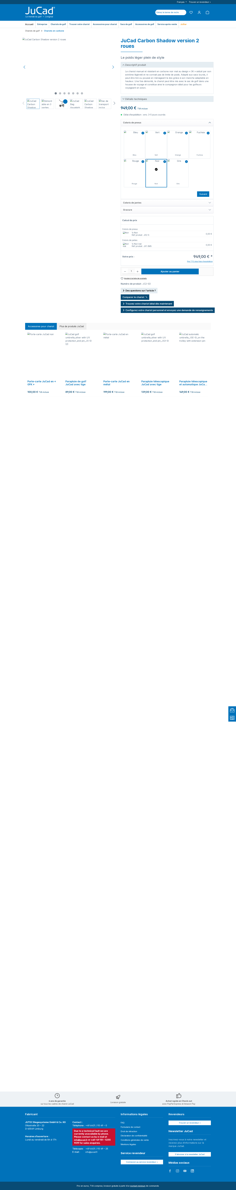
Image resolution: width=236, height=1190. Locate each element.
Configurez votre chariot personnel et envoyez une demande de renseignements (169, 310)
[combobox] (167, 12)
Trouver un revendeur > (200, 2)
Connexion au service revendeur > (142, 1162)
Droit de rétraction (129, 1131)
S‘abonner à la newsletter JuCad (189, 1154)
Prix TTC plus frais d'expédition (200, 261)
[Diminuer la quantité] (125, 271)
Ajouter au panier (170, 271)
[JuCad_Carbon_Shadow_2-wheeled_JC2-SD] (69, 67)
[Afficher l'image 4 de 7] (69, 93)
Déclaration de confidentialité (134, 1135)
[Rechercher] (183, 12)
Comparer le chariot (133, 297)
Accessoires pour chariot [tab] (41, 326)
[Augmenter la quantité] (137, 271)
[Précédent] (25, 67)
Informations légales (134, 1114)
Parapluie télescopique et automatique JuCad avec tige (193, 383)
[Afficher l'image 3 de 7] (64, 93)
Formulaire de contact (130, 1127)
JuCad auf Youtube (184, 1170)
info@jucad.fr (81, 1140)
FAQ (122, 1122)
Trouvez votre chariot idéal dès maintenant (149, 303)
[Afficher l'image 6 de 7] (77, 93)
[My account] (199, 12)
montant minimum (137, 1186)
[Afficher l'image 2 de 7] (60, 93)
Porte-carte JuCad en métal (116, 383)
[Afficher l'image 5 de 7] (73, 93)
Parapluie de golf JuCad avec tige (75, 383)
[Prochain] (113, 67)
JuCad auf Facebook (170, 1170)
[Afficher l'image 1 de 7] (56, 93)
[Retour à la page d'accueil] (40, 12)
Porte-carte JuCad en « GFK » (41, 383)
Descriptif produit (135, 64)
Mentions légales (128, 1144)
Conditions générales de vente (135, 1140)
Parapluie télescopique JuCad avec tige (155, 383)
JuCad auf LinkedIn (192, 1170)
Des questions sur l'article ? (141, 290)
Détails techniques (136, 98)
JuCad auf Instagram (177, 1170)
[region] (69, 73)
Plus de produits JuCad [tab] (72, 326)
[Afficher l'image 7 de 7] (82, 93)
